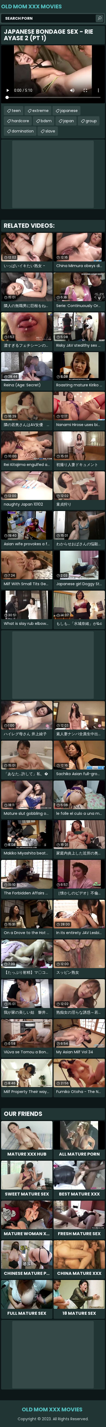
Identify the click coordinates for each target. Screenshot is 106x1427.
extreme (40, 110)
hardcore (20, 121)
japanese (69, 110)
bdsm (46, 121)
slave (50, 131)
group (91, 121)
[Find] (99, 18)
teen (16, 110)
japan (68, 121)
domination (23, 131)
